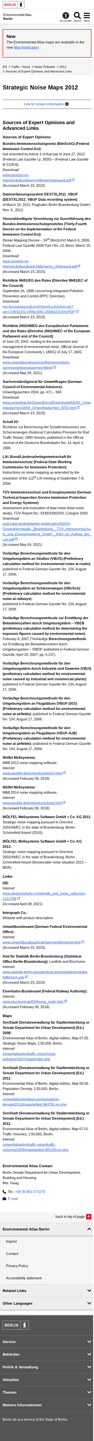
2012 (62, 67)
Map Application (26, 47)
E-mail (13, 1199)
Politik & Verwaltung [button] (20, 1367)
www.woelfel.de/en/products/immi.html (32, 773)
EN (5, 67)
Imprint (11, 1241)
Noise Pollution (45, 67)
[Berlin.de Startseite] (13, 4)
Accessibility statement (24, 1278)
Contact (12, 1254)
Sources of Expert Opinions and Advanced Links (38, 71)
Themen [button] (9, 1392)
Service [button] (9, 1342)
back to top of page (70, 1216)
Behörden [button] (11, 1354)
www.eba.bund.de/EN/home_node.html (33, 1002)
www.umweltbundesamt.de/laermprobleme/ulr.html (42, 942)
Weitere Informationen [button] (22, 1405)
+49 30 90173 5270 (30, 1192)
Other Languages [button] (17, 1303)
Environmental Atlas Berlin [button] (26, 1229)
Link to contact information (44, 104)
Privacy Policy (17, 1266)
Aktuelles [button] (11, 1380)
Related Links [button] (14, 1291)
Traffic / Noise (20, 67)
